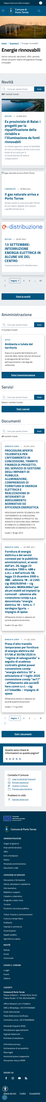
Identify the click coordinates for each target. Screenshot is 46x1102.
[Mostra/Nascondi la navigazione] (3, 10)
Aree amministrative (12, 847)
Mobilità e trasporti (12, 892)
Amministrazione (12, 838)
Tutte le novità (23, 296)
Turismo (7, 904)
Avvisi (6, 954)
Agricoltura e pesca (12, 938)
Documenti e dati (11, 867)
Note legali (8, 1052)
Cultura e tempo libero (13, 918)
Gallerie (7, 978)
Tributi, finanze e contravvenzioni (18, 914)
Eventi (6, 974)
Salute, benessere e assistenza (17, 884)
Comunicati (10, 189)
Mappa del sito (10, 1093)
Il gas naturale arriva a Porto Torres (22, 196)
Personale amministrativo (15, 863)
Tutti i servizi (23, 409)
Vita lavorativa (10, 888)
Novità (7, 944)
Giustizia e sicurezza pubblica (16, 908)
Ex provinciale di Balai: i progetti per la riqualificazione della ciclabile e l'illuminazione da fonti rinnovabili (23, 131)
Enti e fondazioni (11, 855)
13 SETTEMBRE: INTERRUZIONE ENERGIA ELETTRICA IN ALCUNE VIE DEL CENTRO (23, 253)
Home (4, 43)
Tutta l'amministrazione (23, 375)
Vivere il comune (12, 965)
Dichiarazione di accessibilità (16, 1048)
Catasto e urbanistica (13, 896)
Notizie (8, 116)
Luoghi (6, 970)
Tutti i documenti (23, 734)
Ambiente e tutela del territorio (19, 345)
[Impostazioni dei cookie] (4, 1097)
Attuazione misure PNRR (14, 1060)
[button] (5, 1089)
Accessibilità (34, 1093)
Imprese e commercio (13, 926)
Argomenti (14, 43)
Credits (23, 1093)
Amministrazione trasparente (16, 1056)
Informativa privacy (12, 1044)
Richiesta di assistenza (13, 1038)
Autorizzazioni (10, 930)
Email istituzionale (12, 1011)
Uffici (7, 340)
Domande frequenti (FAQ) (14, 1025)
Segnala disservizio (12, 1034)
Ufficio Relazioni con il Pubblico (17, 1003)
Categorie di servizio (14, 874)
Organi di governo (11, 843)
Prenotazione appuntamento (16, 1030)
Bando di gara (12, 446)
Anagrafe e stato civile (13, 900)
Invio (39, 89)
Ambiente (8, 922)
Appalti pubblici (10, 934)
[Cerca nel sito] (39, 11)
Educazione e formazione (14, 880)
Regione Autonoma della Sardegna (17, 3)
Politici (6, 859)
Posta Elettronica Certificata (16, 1015)
